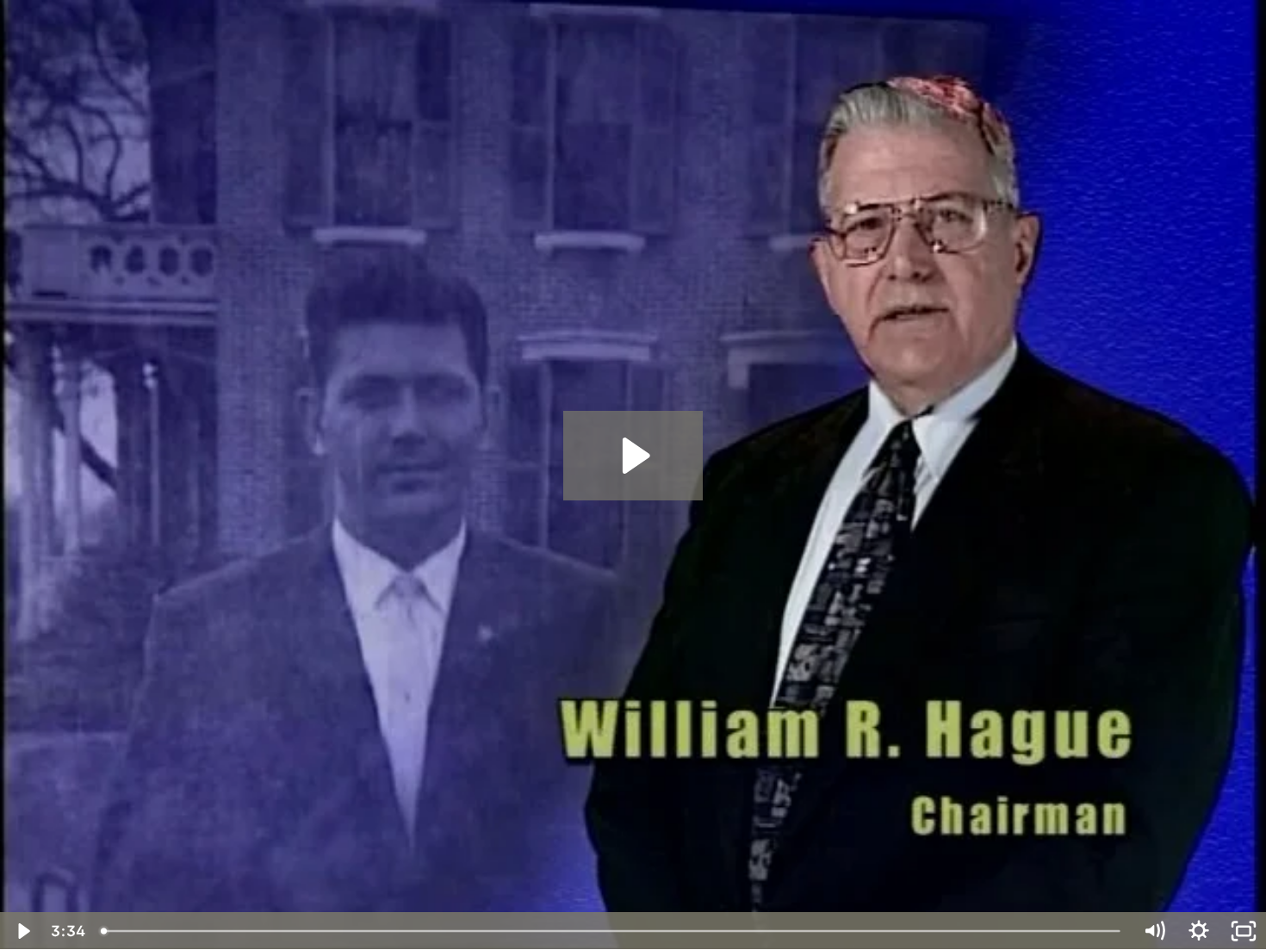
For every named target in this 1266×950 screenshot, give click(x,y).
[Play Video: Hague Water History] (633, 455)
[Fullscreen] (1243, 931)
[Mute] (1154, 931)
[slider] (611, 931)
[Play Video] (22, 931)
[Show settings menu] (1198, 931)
